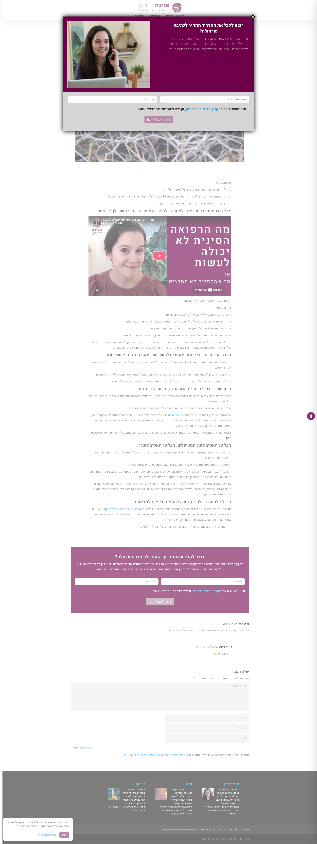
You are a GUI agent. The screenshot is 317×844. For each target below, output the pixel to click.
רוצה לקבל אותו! (158, 119)
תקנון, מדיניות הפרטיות (203, 109)
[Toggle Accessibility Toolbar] (311, 416)
